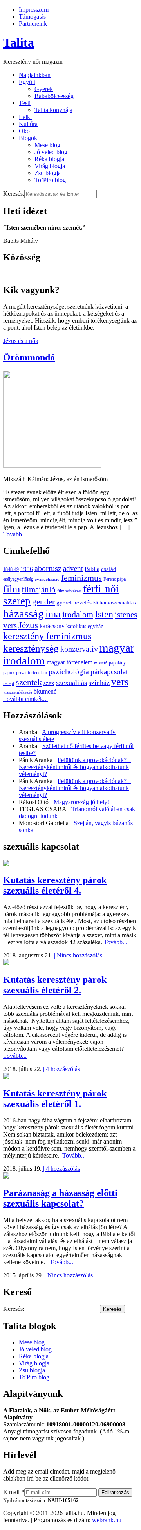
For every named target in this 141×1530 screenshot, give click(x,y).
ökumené (45, 691)
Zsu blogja (47, 173)
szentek (29, 682)
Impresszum (34, 9)
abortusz (47, 568)
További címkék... (25, 699)
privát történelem (31, 672)
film (11, 589)
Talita (18, 42)
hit (95, 603)
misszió (100, 663)
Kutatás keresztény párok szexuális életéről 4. (55, 885)
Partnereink (33, 23)
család (108, 569)
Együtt (27, 82)
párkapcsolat (109, 672)
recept (8, 683)
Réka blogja (49, 159)
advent (73, 568)
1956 (26, 569)
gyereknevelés (74, 602)
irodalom (77, 614)
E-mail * (13, 1492)
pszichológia (69, 671)
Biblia (92, 569)
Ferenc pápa (114, 579)
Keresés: (13, 193)
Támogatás (32, 16)
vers (119, 681)
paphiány (117, 663)
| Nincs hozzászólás (77, 955)
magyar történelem (69, 662)
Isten (104, 614)
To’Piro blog (50, 180)
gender (43, 601)
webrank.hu (106, 1520)
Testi (25, 103)
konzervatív (79, 649)
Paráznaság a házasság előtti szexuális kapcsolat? (60, 1198)
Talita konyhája (53, 110)
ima (53, 614)
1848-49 (11, 569)
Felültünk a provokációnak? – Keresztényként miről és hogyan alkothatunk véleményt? (75, 767)
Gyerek (43, 89)
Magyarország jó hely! (81, 802)
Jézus (28, 625)
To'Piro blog (34, 1377)
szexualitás (71, 683)
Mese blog (47, 145)
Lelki (25, 117)
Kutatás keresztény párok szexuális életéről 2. (55, 985)
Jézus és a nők (20, 340)
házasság (23, 613)
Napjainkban (35, 75)
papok (8, 672)
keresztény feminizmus (47, 636)
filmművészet (69, 591)
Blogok (28, 138)
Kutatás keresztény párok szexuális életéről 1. (55, 1098)
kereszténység (31, 648)
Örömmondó (29, 357)
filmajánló (39, 589)
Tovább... (15, 534)
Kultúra (28, 124)
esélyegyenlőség (18, 579)
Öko (24, 131)
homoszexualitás (117, 603)
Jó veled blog (50, 152)
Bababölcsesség (54, 96)
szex (48, 683)
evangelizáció (47, 579)
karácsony (52, 626)
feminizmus (81, 578)
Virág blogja (49, 166)
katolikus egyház (84, 626)
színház (99, 683)
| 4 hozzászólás (61, 1069)
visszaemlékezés (17, 692)
